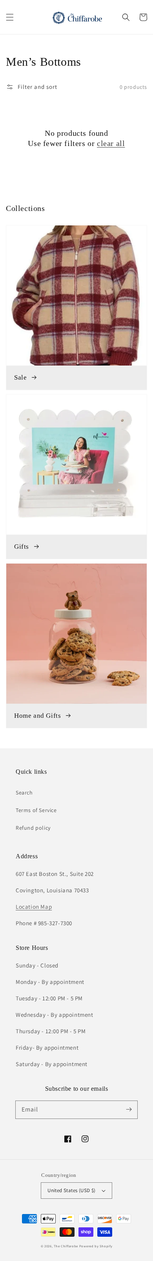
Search (24, 792)
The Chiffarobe (66, 1246)
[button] (9, 17)
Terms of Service (36, 810)
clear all (111, 143)
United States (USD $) (71, 1190)
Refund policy (33, 827)
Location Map (34, 906)
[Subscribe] (128, 1109)
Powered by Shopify (96, 1246)
